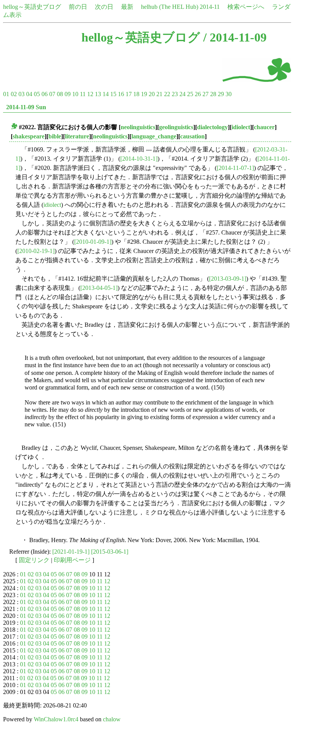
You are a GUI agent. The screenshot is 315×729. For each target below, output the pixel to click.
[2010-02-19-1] (36, 251)
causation (192, 136)
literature (77, 136)
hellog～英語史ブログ (32, 6)
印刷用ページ (72, 560)
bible (54, 136)
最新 (127, 6)
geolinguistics (176, 127)
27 (205, 94)
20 (152, 94)
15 (113, 94)
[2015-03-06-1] (109, 551)
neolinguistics (138, 127)
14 (106, 94)
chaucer (264, 127)
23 (175, 94)
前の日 (78, 6)
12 (90, 94)
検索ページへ (245, 6)
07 (52, 94)
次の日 (104, 6)
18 (136, 94)
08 (60, 94)
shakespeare (29, 136)
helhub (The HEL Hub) (169, 6)
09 (68, 94)
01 (6, 94)
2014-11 (210, 6)
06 (44, 94)
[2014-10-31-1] (139, 158)
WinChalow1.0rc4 (56, 719)
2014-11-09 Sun (26, 107)
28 (213, 94)
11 (83, 94)
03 (21, 94)
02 (14, 94)
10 (75, 94)
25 (190, 94)
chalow (112, 719)
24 (182, 94)
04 (29, 94)
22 (167, 94)
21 (159, 94)
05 (37, 94)
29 (221, 94)
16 (121, 94)
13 (98, 94)
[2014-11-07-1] (235, 168)
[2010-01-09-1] (92, 241)
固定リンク (34, 560)
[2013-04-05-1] (99, 288)
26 (198, 94)
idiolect (241, 127)
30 (228, 94)
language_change (153, 136)
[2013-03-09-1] (227, 278)
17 (129, 94)
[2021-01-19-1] (71, 551)
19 (144, 94)
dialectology (212, 127)
